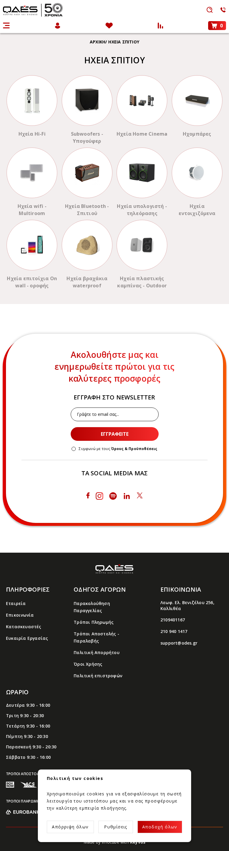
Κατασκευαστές (23, 626)
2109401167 (172, 620)
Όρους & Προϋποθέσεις (134, 448)
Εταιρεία (16, 603)
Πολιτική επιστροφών (98, 675)
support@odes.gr (178, 643)
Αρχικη (97, 42)
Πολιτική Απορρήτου (97, 652)
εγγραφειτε (115, 434)
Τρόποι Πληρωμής (94, 622)
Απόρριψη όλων (70, 827)
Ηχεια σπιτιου (123, 42)
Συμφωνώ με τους (118, 449)
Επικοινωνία (20, 615)
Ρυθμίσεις (115, 827)
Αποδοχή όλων (159, 827)
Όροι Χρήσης (88, 664)
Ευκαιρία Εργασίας (27, 638)
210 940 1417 (173, 631)
